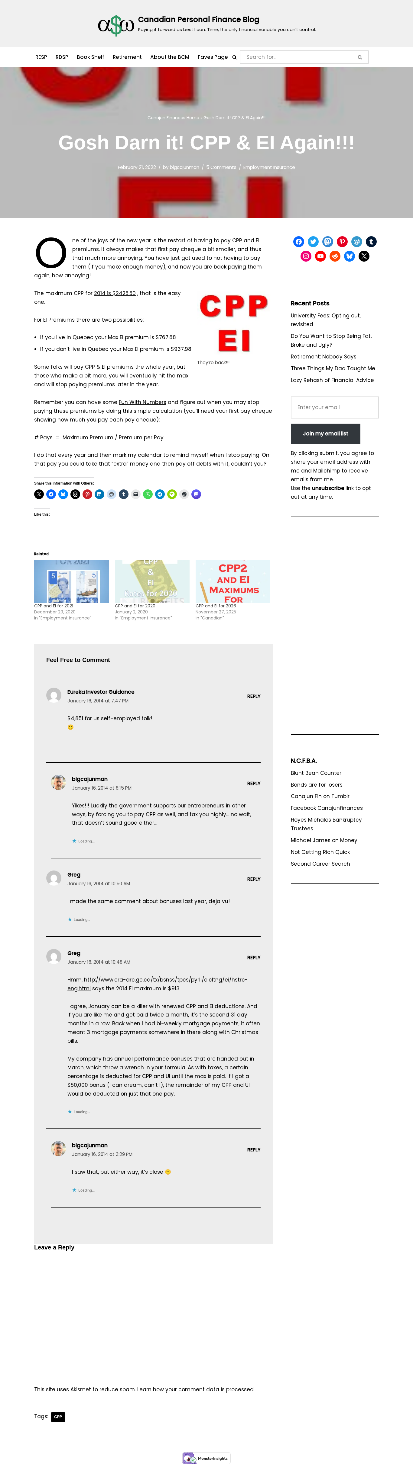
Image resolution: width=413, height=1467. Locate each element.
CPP (58, 1416)
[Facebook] (298, 241)
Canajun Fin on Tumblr (320, 796)
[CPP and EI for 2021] (71, 581)
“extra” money (130, 463)
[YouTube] (320, 256)
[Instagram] (306, 256)
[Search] (234, 57)
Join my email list (325, 433)
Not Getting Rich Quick (320, 852)
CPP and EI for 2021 (53, 606)
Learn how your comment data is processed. (196, 1389)
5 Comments (221, 167)
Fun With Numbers (142, 402)
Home (193, 118)
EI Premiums (59, 319)
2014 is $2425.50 (115, 293)
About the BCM (169, 57)
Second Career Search (320, 863)
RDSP (62, 57)
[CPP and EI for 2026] (233, 581)
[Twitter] (313, 241)
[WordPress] (356, 241)
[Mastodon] (327, 241)
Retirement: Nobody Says (323, 356)
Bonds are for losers (317, 784)
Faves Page (213, 57)
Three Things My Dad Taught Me (333, 368)
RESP (41, 57)
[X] (364, 256)
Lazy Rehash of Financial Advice (332, 380)
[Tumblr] (371, 241)
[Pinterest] (342, 241)
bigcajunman (184, 167)
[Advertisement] (335, 628)
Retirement (127, 57)
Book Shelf (90, 57)
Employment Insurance (269, 167)
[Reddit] (335, 256)
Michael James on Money (324, 840)
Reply (254, 696)
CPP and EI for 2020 (135, 606)
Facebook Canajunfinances (327, 808)
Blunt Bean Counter (316, 773)
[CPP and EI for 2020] (152, 581)
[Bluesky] (349, 256)
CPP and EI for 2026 (216, 606)
